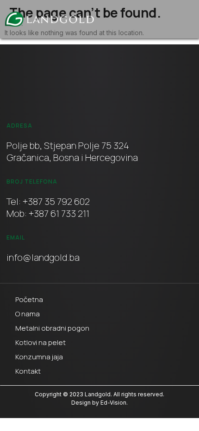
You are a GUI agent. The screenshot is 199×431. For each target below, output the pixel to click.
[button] (179, 19)
